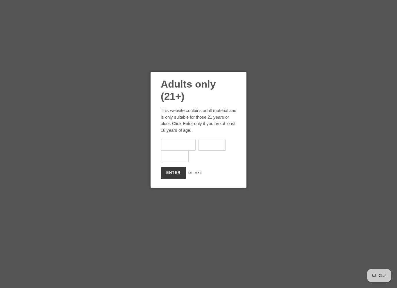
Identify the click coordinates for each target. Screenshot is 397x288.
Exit (198, 172)
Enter (173, 172)
